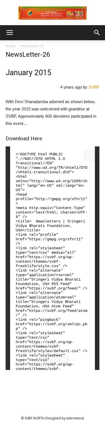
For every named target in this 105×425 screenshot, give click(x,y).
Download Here (24, 138)
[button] (97, 32)
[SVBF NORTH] (52, 13)
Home (10, 46)
